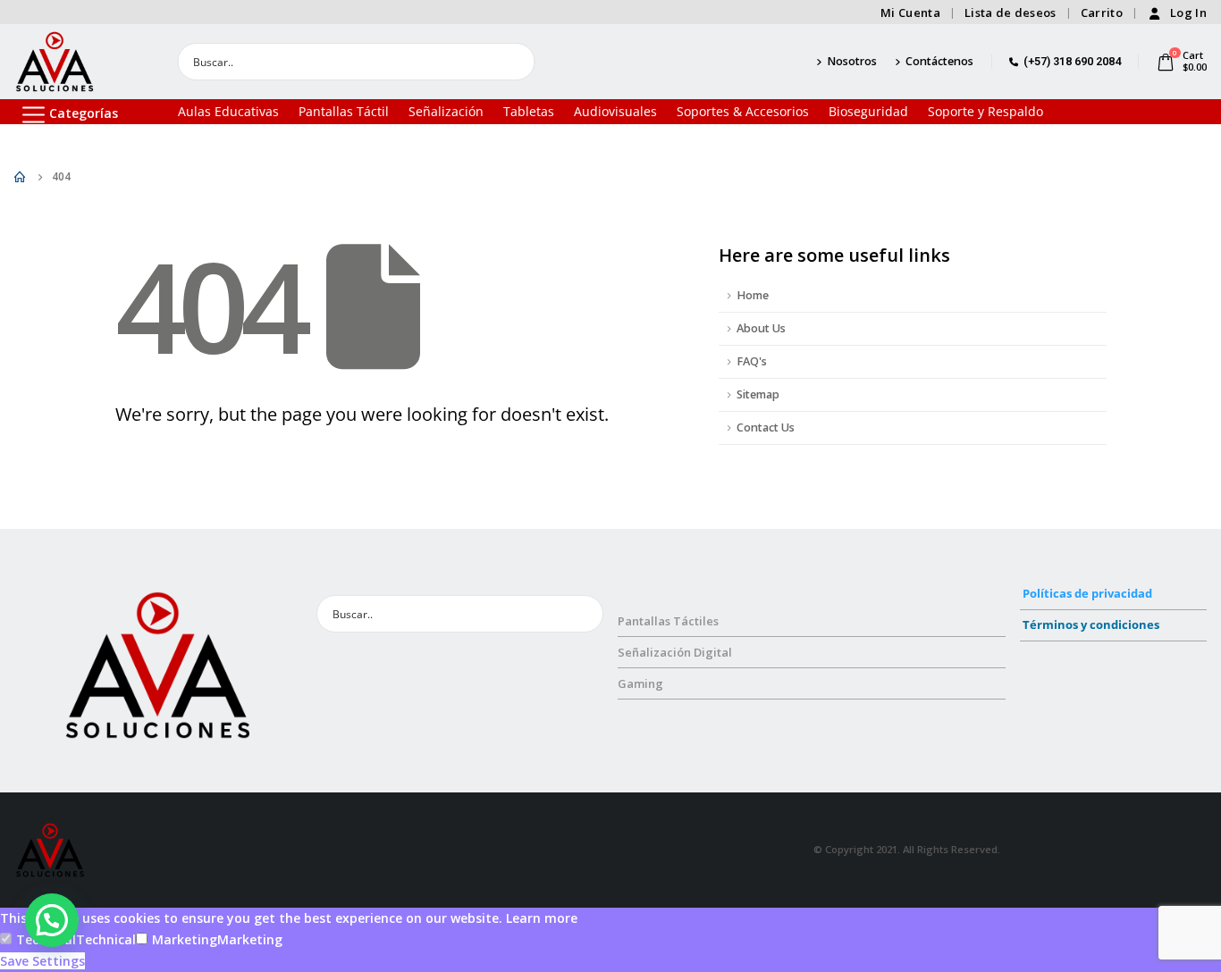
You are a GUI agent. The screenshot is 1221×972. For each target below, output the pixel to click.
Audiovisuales (615, 111)
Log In (1188, 12)
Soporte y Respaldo (985, 111)
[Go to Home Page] (20, 177)
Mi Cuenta (910, 12)
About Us (761, 328)
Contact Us (766, 427)
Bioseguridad (868, 111)
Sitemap (758, 394)
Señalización (446, 111)
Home (753, 295)
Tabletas (528, 111)
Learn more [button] (541, 917)
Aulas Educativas (228, 111)
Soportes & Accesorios (743, 111)
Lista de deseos (1010, 12)
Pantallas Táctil (344, 111)
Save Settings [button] (42, 960)
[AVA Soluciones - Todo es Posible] (54, 62)
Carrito (1102, 12)
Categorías (83, 113)
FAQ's (752, 361)
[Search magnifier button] (515, 61)
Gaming (640, 683)
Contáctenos (939, 61)
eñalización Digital (678, 652)
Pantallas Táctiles (668, 621)
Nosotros (852, 61)
